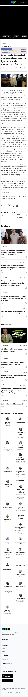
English (4, 651)
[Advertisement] (14, 20)
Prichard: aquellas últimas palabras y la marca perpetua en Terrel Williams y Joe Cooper (13, 391)
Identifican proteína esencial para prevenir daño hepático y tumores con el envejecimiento (13, 252)
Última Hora (6, 36)
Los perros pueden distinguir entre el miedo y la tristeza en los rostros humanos (13, 298)
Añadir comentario (20, 214)
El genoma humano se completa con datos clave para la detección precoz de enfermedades (13, 268)
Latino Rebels (5, 146)
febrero (15, 105)
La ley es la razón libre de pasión (12, 404)
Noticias (16, 36)
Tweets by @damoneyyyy (8, 181)
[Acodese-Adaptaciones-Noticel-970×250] (14, 50)
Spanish (4, 648)
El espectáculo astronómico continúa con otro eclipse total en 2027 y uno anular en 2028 (13, 283)
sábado (14, 166)
